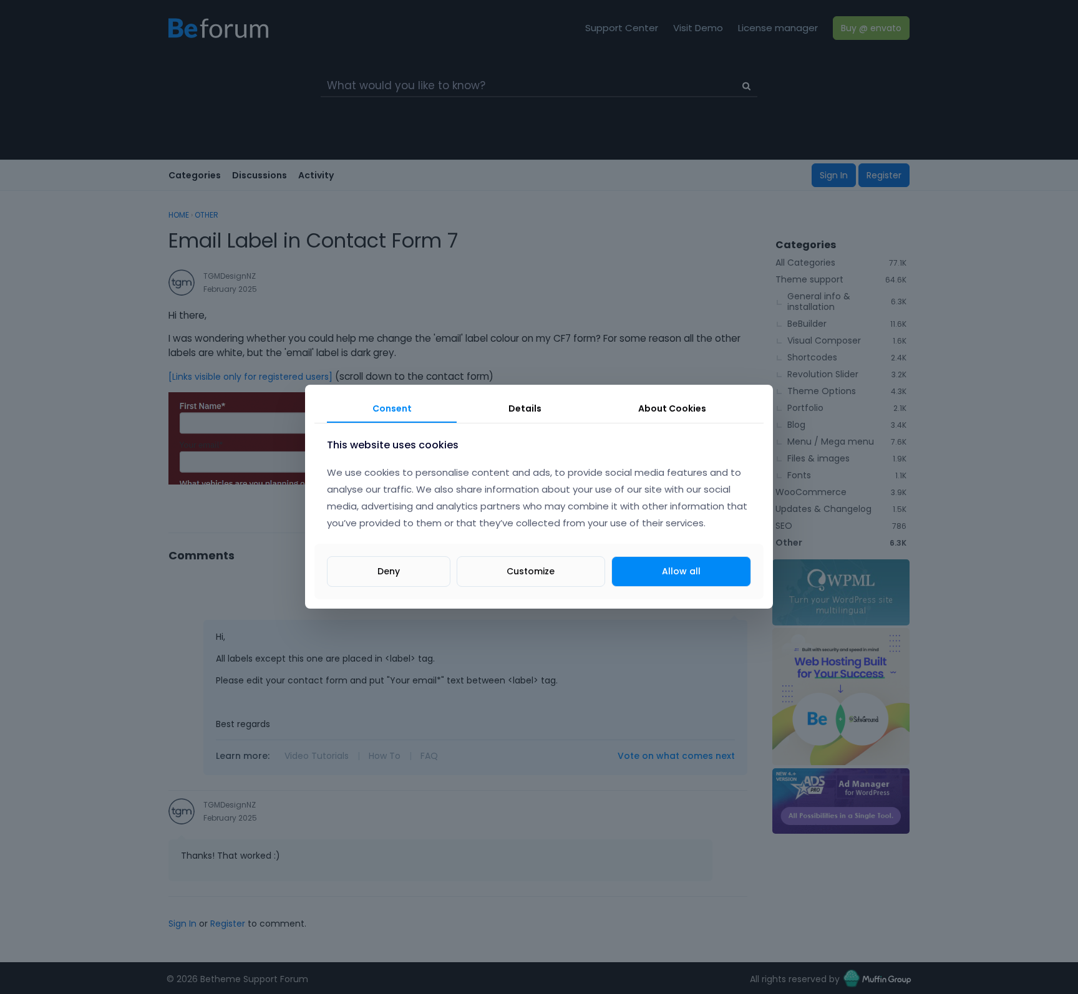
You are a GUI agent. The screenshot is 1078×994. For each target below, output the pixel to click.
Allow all (681, 572)
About (672, 408)
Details (524, 408)
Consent (392, 408)
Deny (388, 572)
